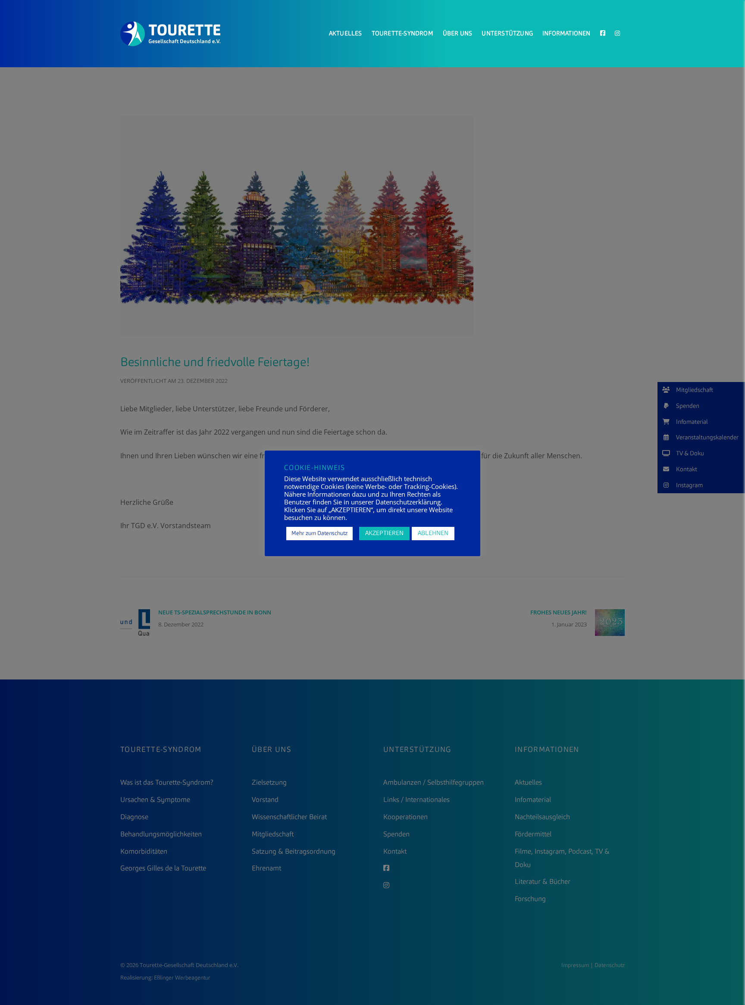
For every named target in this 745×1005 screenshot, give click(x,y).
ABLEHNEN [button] (433, 533)
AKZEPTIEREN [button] (384, 533)
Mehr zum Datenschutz (319, 533)
